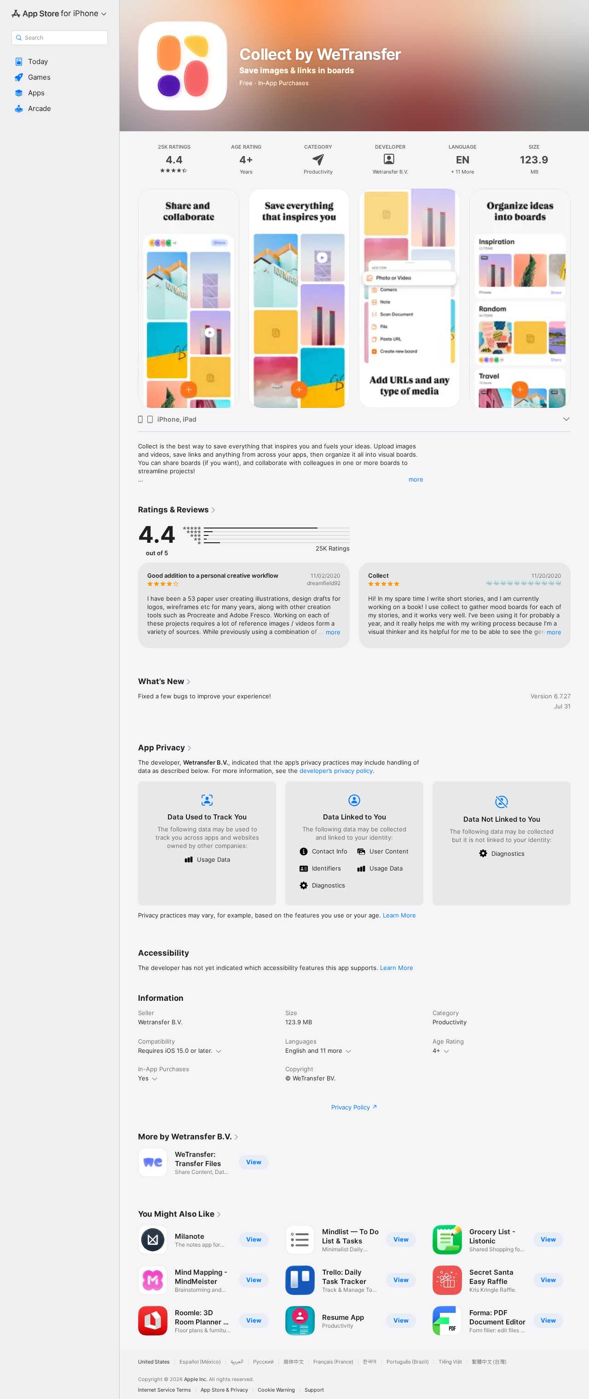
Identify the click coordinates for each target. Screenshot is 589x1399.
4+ (436, 1050)
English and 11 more (313, 1050)
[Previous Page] (128, 605)
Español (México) (200, 1361)
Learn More (399, 915)
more (416, 479)
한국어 (370, 1361)
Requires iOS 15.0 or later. (175, 1050)
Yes (143, 1078)
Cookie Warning (276, 1390)
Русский (263, 1361)
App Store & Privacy (224, 1390)
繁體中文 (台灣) (489, 1361)
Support (314, 1390)
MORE (333, 632)
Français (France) (333, 1361)
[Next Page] (579, 605)
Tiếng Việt (450, 1361)
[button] (59, 62)
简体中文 (293, 1361)
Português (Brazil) (408, 1361)
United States (154, 1361)
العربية (237, 1361)
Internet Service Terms (164, 1390)
